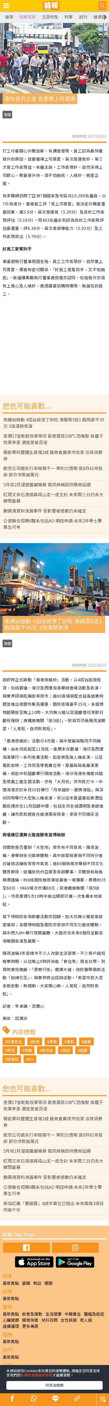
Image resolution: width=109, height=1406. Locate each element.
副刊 (83, 17)
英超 (66, 1050)
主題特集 (50, 17)
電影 (70, 1041)
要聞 (26, 1283)
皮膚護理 (11, 1326)
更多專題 (30, 1326)
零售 (53, 1041)
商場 (11, 1050)
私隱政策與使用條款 (36, 1374)
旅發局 (13, 1059)
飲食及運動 (32, 1314)
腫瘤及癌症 (94, 1314)
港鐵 (28, 1050)
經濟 (36, 1041)
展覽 (87, 1041)
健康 (9, 17)
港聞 (7, 114)
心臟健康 (11, 1320)
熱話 (37, 1283)
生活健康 (53, 1314)
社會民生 (14, 1041)
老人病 (86, 1320)
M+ (31, 1059)
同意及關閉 (54, 1385)
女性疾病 (69, 1320)
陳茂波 (47, 1050)
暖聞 (48, 1283)
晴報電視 (28, 17)
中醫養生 (73, 1314)
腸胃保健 (30, 1320)
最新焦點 (11, 1283)
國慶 (83, 1050)
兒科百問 (49, 1320)
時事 (69, 17)
